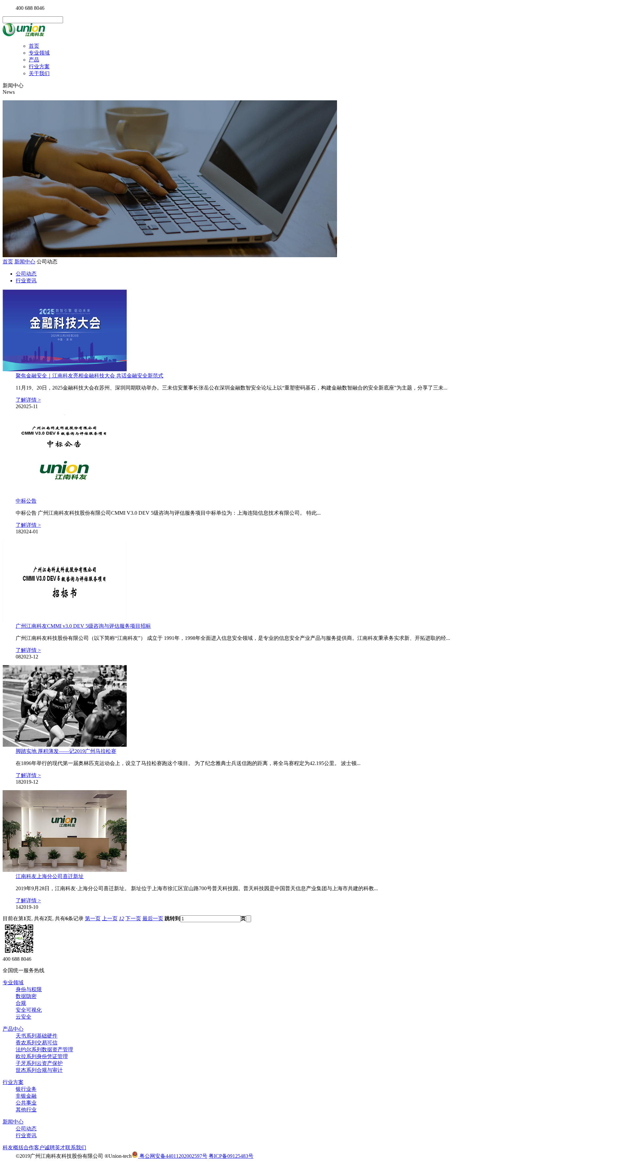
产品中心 (13, 1029)
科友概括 (13, 1147)
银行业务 (26, 1089)
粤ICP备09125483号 (231, 1156)
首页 (34, 46)
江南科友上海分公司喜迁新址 (50, 876)
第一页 (93, 918)
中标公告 (26, 501)
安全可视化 (29, 1010)
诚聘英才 (54, 1147)
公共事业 (26, 1103)
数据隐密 (26, 996)
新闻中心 (24, 261)
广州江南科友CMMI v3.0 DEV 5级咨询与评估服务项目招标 (83, 626)
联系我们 (75, 1147)
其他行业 (26, 1109)
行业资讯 (26, 280)
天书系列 (36, 1036)
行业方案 (39, 66)
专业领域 (39, 53)
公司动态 (26, 273)
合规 (21, 1003)
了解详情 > (28, 400)
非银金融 (26, 1096)
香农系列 (36, 1042)
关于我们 (39, 73)
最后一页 (152, 918)
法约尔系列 (44, 1049)
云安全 (23, 1017)
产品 (34, 59)
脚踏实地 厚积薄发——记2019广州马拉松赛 (66, 751)
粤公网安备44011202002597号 (172, 1156)
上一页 (110, 918)
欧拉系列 (42, 1056)
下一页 (133, 918)
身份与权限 (29, 989)
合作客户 (34, 1147)
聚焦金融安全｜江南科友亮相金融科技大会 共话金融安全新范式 (89, 375)
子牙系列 (39, 1063)
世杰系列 (39, 1070)
